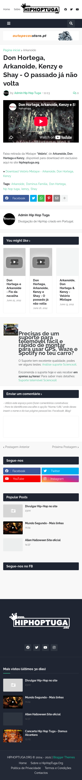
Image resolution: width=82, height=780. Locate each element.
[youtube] (77, 9)
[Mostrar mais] (64, 198)
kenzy (25, 189)
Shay (34, 189)
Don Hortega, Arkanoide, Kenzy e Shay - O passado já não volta (41, 292)
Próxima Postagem (64, 447)
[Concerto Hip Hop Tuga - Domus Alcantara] (13, 735)
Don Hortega (57, 184)
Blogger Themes (64, 757)
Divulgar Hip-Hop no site (41, 506)
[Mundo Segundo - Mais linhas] (13, 527)
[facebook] (65, 9)
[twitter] (71, 9)
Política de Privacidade (26, 768)
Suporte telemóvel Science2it (38, 380)
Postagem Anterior (17, 447)
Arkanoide (29, 50)
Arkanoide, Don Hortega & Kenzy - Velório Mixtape (67, 290)
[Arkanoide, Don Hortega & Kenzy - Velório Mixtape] (68, 262)
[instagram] (54, 647)
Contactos (41, 772)
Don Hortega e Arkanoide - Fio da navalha (14, 288)
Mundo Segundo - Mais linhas (44, 523)
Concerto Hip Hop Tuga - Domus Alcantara (46, 733)
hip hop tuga (11, 189)
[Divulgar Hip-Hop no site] (13, 510)
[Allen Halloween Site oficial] (13, 544)
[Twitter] (33, 198)
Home (6, 9)
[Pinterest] (49, 198)
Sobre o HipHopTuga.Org (47, 763)
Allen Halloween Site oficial (43, 540)
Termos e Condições (58, 768)
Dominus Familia (36, 184)
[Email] (56, 198)
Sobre (17, 9)
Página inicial (11, 50)
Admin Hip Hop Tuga (34, 215)
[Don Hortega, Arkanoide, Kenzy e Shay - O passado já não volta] (41, 262)
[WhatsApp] (41, 198)
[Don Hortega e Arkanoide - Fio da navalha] (14, 262)
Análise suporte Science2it (59, 364)
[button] (9, 23)
